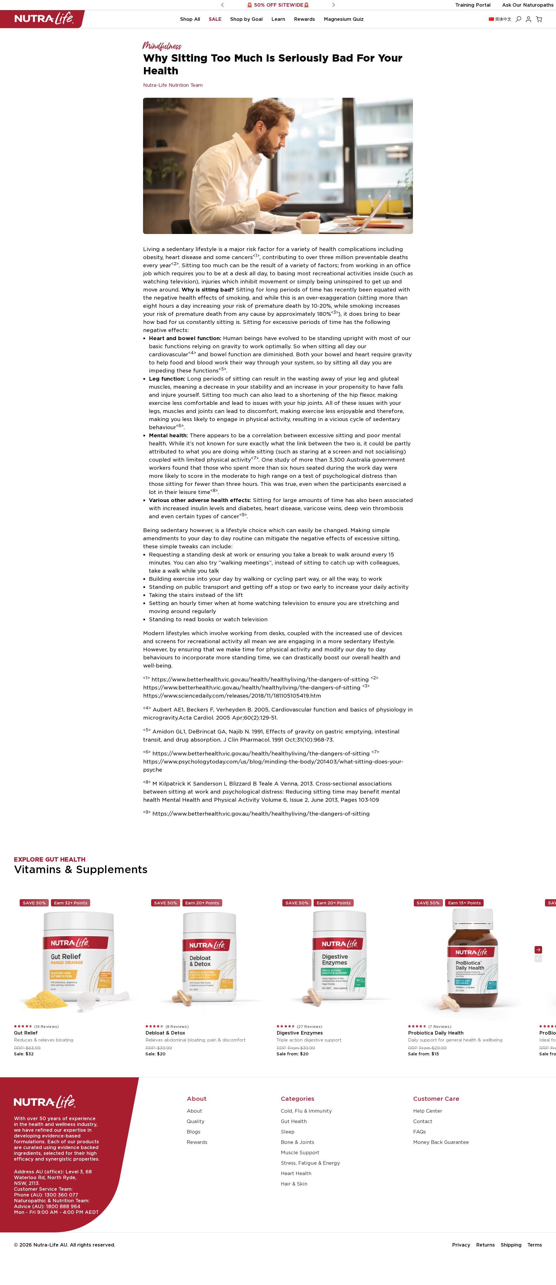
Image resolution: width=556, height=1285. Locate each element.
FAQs (419, 1132)
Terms (534, 1245)
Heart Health (296, 1173)
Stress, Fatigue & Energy (310, 1163)
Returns (485, 1245)
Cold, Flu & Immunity (306, 1111)
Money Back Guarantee (441, 1142)
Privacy (461, 1245)
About (194, 1111)
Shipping (511, 1245)
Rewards (197, 1142)
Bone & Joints (297, 1142)
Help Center (427, 1111)
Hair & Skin (294, 1184)
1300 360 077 (61, 1195)
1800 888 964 (63, 1206)
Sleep (288, 1132)
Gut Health (294, 1121)
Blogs (193, 1132)
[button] (190, 19)
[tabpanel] (278, 939)
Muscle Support (300, 1152)
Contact (422, 1121)
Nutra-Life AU (50, 1245)
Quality (195, 1121)
